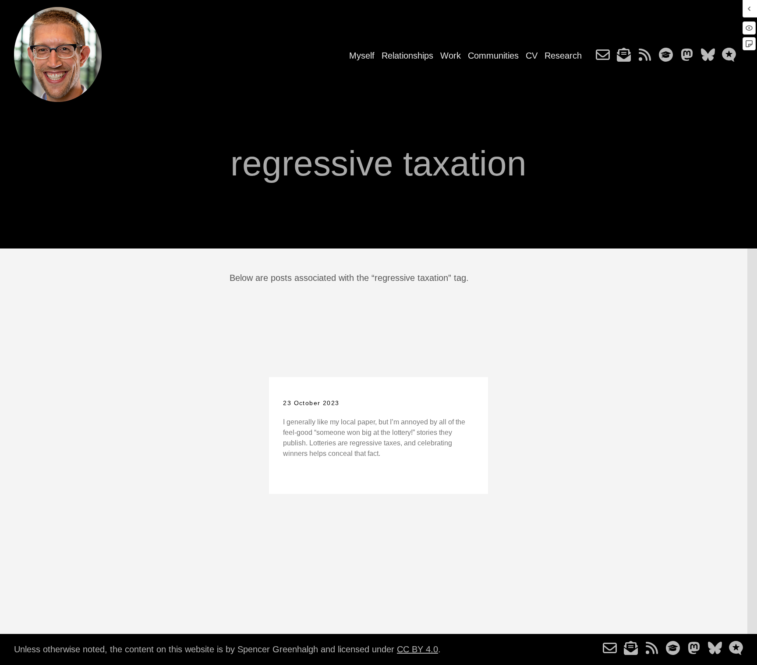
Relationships (407, 55)
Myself (362, 55)
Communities (493, 55)
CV (532, 55)
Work (450, 55)
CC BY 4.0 (417, 649)
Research (563, 55)
